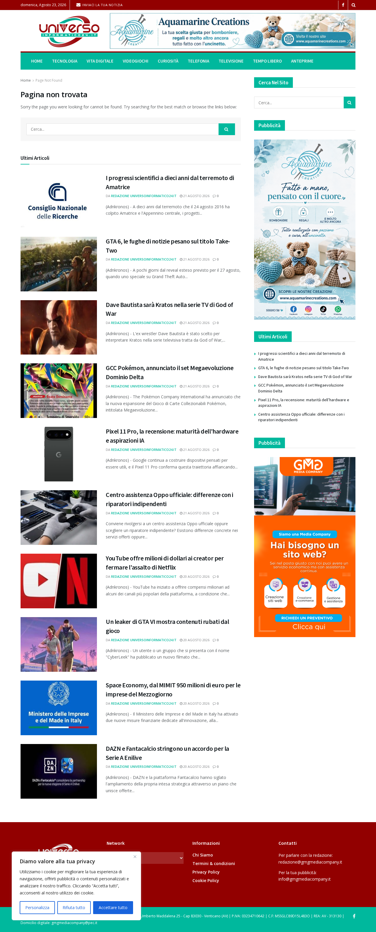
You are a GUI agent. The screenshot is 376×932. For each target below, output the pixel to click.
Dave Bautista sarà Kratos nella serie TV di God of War (305, 376)
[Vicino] (134, 856)
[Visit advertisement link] (232, 31)
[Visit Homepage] (61, 31)
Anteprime (302, 61)
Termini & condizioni (213, 863)
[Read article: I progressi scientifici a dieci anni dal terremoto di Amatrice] (59, 200)
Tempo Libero (267, 61)
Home (37, 61)
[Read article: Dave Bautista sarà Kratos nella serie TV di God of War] (59, 327)
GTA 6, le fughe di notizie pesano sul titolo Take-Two (303, 367)
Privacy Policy (206, 872)
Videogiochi (135, 61)
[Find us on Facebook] (343, 5)
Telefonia (198, 61)
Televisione (231, 61)
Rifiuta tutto (74, 907)
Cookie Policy (205, 880)
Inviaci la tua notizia (102, 5)
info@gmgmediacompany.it (304, 879)
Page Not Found (49, 80)
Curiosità (168, 61)
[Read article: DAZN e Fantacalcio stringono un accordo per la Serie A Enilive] (59, 771)
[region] (76, 886)
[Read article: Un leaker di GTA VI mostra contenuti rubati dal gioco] (59, 644)
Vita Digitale (100, 61)
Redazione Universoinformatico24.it (144, 196)
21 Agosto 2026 (195, 196)
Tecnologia (64, 61)
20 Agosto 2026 (195, 576)
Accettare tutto (113, 907)
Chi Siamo (202, 855)
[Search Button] (353, 5)
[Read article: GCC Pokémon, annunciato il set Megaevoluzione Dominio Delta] (59, 390)
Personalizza (37, 907)
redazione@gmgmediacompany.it (310, 862)
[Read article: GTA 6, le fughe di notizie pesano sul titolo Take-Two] (59, 264)
